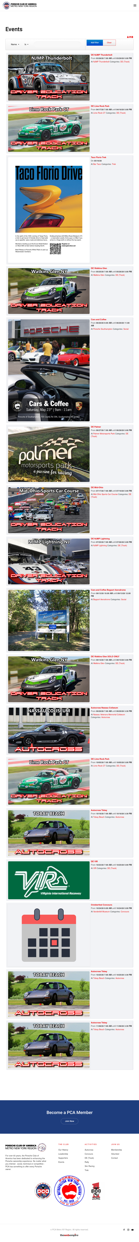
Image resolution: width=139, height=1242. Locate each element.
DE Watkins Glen (99, 268)
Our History (63, 1149)
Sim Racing (89, 1166)
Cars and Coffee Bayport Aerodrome (108, 589)
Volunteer (115, 1153)
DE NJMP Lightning (100, 538)
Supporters (63, 1158)
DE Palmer (96, 426)
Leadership (63, 1153)
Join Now (69, 1121)
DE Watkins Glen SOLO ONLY (105, 656)
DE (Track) (125, 61)
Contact (114, 1158)
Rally (87, 1162)
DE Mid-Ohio (97, 487)
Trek (114, 164)
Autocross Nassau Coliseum (104, 707)
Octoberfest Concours (101, 904)
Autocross (105, 717)
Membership (116, 1149)
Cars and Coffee (98, 319)
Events (61, 1162)
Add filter (95, 42)
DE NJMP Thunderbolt (101, 54)
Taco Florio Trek (98, 157)
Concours (125, 911)
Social (126, 329)
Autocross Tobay (99, 810)
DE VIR (94, 861)
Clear (109, 42)
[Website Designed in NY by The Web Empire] (70, 1235)
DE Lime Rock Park (100, 106)
